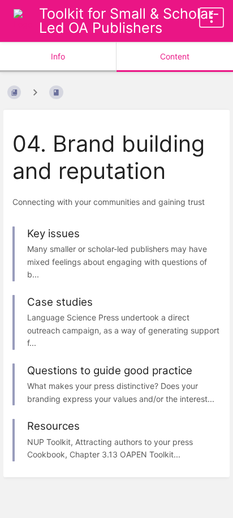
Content (174, 56)
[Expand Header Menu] (211, 17)
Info (58, 56)
